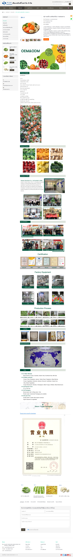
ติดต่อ (3, 542)
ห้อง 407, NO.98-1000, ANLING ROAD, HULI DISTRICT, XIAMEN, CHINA (12, 545)
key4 (44, 24)
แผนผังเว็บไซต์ (43, 544)
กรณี (37, 8)
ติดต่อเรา (61, 8)
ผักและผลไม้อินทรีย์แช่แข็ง (7, 27)
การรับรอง (27, 546)
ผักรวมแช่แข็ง (33, 501)
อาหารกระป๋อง (5, 38)
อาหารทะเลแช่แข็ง (6, 29)
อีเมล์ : (3, 547)
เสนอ (23, 529)
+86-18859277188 (68, 1)
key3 (44, 22)
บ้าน (4, 8)
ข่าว (42, 8)
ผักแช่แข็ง (12, 12)
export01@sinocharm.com (58, 1)
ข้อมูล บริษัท (27, 544)
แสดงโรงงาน (29, 8)
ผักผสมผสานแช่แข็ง (50, 501)
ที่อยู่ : (3, 544)
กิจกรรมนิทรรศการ (28, 549)
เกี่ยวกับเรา (11, 8)
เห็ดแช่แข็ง (58, 546)
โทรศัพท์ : (4, 548)
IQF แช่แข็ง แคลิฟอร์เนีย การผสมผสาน (13, 54)
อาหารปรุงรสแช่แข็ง (6, 34)
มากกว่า (12, 50)
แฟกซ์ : (3, 550)
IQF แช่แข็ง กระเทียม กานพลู (13, 67)
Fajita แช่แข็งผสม (59, 501)
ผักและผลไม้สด (5, 36)
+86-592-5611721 (6, 89)
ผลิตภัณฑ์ (20, 8)
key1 (44, 19)
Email (46, 39)
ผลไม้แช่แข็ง (5, 25)
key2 (44, 20)
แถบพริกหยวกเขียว (13, 60)
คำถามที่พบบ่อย (50, 8)
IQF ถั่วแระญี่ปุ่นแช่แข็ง (13, 47)
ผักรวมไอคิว (27, 501)
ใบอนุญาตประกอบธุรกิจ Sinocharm (28, 413)
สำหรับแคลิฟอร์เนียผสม (41, 501)
